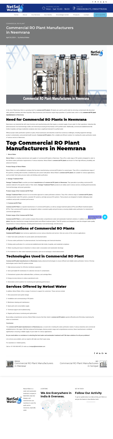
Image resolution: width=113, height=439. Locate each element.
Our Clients (48, 15)
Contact (86, 15)
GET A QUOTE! (100, 15)
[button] (104, 217)
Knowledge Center (62, 15)
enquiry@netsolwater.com (37, 346)
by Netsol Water (23, 37)
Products (76, 15)
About (25, 15)
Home (16, 15)
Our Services (35, 15)
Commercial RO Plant (15, 23)
